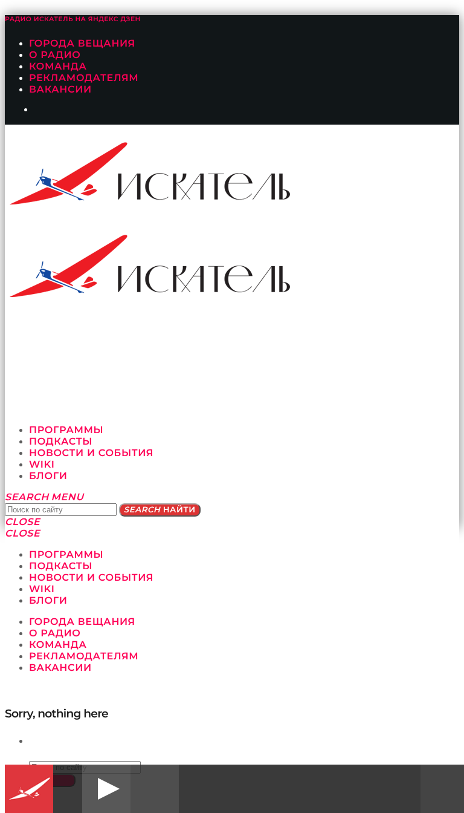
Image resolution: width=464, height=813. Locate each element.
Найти (160, 510)
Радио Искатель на (73, 19)
